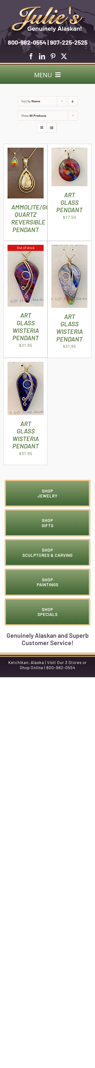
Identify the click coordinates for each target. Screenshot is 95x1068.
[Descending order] (72, 101)
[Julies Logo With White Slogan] (47, 8)
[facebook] (31, 56)
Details (25, 174)
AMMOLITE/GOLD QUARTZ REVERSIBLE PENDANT (34, 218)
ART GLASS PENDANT (69, 202)
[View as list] (51, 127)
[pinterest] (53, 56)
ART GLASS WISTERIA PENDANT (25, 326)
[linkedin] (42, 56)
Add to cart (69, 165)
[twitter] (64, 56)
